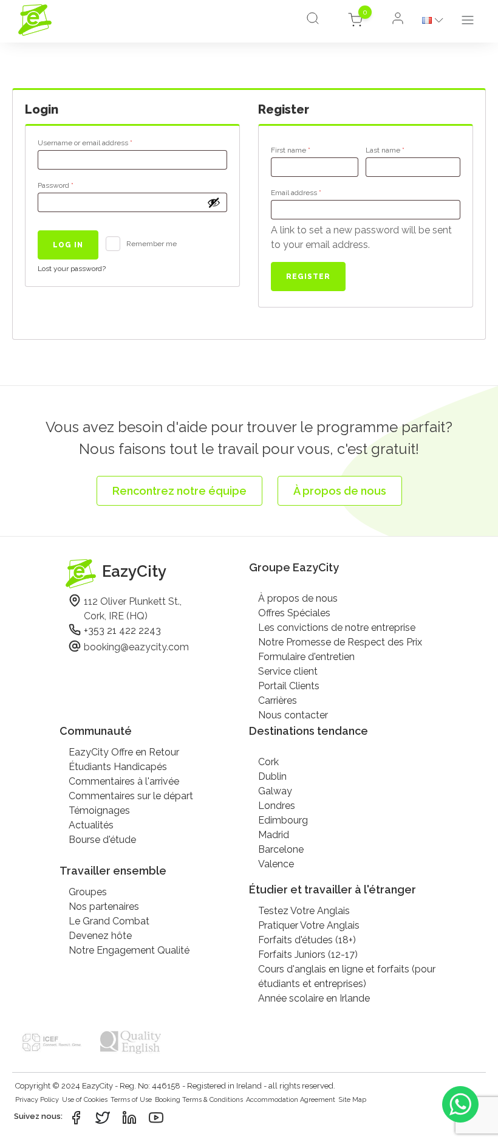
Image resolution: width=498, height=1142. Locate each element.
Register (308, 276)
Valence (276, 864)
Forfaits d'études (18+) (307, 940)
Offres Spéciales (294, 613)
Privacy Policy (37, 1100)
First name (290, 150)
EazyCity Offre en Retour (124, 752)
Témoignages (99, 810)
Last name (385, 150)
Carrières (277, 700)
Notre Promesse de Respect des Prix (340, 642)
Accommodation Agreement (290, 1100)
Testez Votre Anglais (304, 911)
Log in (68, 245)
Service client (288, 671)
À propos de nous (298, 598)
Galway (275, 791)
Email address (311, 192)
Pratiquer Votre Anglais (309, 925)
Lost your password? (72, 268)
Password (71, 185)
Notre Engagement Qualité (129, 950)
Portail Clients (288, 686)
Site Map (352, 1100)
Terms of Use (131, 1100)
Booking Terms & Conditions (199, 1100)
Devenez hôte (100, 935)
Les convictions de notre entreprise (336, 627)
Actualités (91, 825)
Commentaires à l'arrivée (124, 781)
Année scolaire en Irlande (314, 998)
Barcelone (281, 849)
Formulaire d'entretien (306, 656)
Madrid (273, 835)
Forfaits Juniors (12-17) (308, 954)
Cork (268, 762)
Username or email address (100, 142)
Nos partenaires (104, 906)
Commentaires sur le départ (131, 796)
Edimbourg (283, 820)
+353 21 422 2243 (122, 630)
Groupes (88, 892)
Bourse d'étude (102, 839)
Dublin (272, 776)
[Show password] (213, 202)
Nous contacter (293, 715)
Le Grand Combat (109, 921)
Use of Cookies (84, 1100)
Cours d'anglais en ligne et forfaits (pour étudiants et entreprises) (346, 976)
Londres (276, 805)
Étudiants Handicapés (118, 766)
